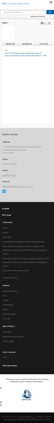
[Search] (50, 12)
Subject (5, 309)
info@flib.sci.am (9, 175)
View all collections (10, 278)
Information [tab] (27, 44)
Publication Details (10, 291)
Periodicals (7, 237)
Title (4, 296)
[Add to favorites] (49, 23)
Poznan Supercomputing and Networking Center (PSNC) (27, 419)
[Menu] (51, 2)
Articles (5, 233)
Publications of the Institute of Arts (16, 270)
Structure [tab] (44, 44)
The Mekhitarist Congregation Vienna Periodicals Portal (24, 242)
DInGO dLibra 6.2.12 (27, 416)
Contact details (8, 341)
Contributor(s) (8, 305)
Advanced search (38, 16)
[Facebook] (4, 191)
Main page (6, 215)
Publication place (9, 314)
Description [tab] (10, 44)
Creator (6, 300)
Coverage (6, 318)
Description (7, 332)
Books (5, 228)
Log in (5, 357)
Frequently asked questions (13, 337)
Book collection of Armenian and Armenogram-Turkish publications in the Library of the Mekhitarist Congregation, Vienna (25, 250)
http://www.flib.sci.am (11, 186)
